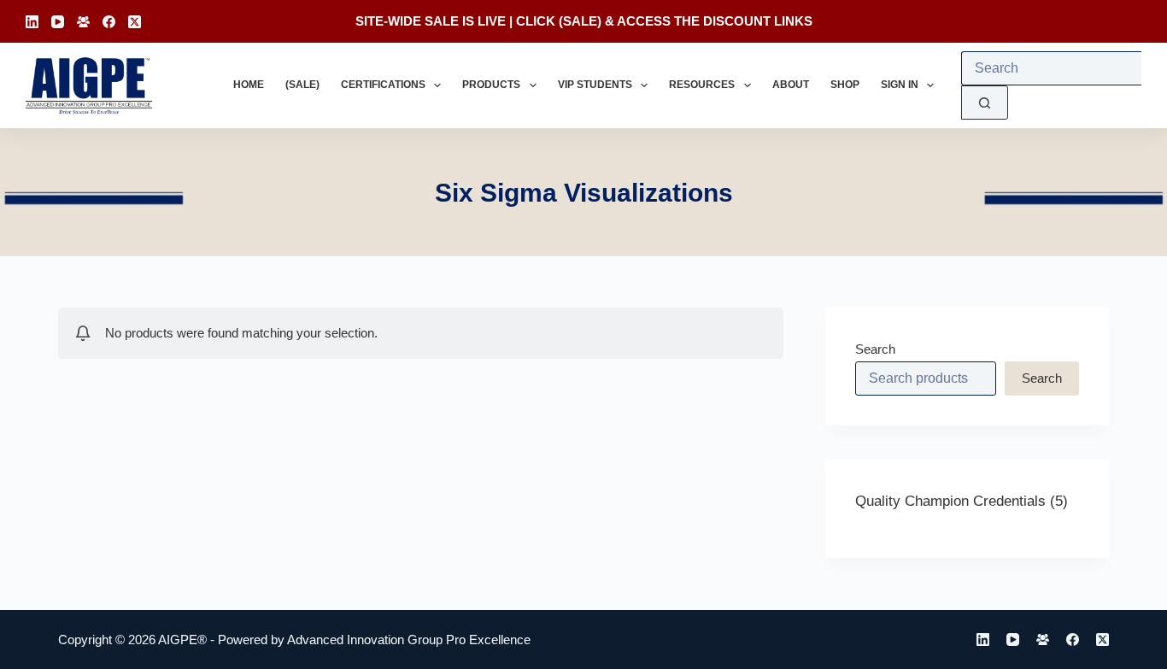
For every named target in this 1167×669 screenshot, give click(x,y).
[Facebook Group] (83, 21)
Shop (844, 85)
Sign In (899, 85)
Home (248, 85)
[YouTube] (57, 21)
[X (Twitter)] (134, 21)
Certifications (383, 85)
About (790, 85)
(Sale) (302, 85)
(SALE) (580, 21)
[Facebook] (109, 21)
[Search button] (984, 102)
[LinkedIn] (32, 21)
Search (875, 349)
